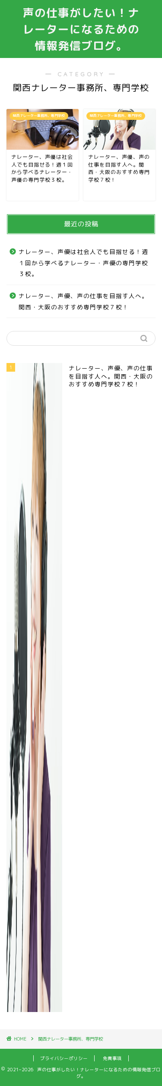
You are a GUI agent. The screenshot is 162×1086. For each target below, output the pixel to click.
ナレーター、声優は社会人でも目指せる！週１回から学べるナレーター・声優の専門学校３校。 (83, 262)
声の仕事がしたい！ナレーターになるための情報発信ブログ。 (81, 29)
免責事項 (112, 1058)
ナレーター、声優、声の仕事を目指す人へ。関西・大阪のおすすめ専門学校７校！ (83, 301)
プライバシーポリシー (64, 1058)
